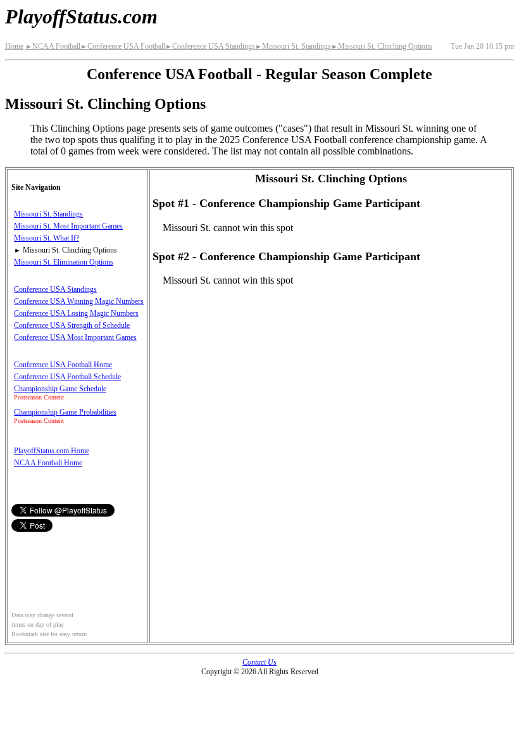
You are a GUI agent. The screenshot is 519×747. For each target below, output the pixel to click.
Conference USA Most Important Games (75, 337)
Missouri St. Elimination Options (63, 262)
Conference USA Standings (210, 46)
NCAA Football (52, 46)
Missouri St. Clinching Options (381, 46)
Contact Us (259, 662)
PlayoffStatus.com (81, 16)
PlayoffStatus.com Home (51, 450)
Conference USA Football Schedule (67, 376)
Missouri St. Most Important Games (68, 226)
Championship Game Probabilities (65, 412)
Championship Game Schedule (60, 388)
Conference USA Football (122, 46)
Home (14, 46)
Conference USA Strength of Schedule (72, 325)
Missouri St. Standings (293, 46)
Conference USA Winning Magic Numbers (79, 301)
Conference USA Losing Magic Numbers (76, 313)
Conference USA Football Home (63, 364)
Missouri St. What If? (46, 238)
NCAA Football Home (48, 462)
